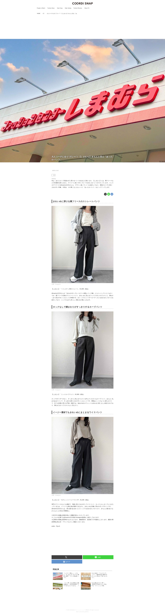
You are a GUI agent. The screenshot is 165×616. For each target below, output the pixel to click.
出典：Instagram (56, 284)
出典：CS (162, 161)
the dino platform (84, 611)
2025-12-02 (55, 170)
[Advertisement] (82, 27)
